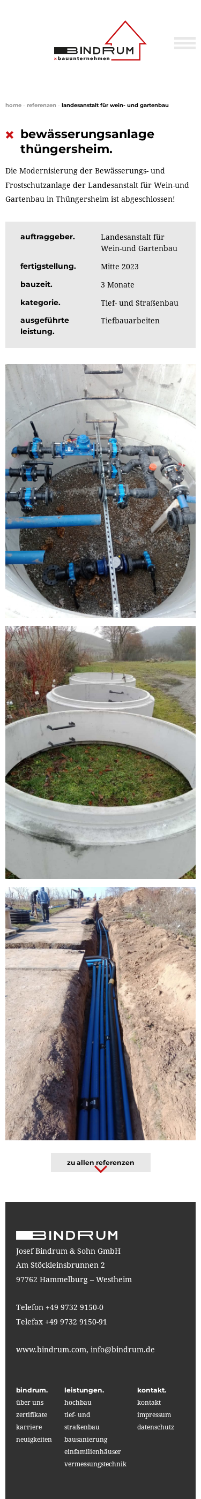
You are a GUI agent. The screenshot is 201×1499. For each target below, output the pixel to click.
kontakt (149, 1402)
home (13, 105)
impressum (154, 1414)
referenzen (41, 105)
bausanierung (85, 1439)
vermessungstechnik (95, 1463)
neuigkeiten (34, 1439)
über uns (29, 1402)
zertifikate (31, 1414)
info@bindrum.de (123, 1349)
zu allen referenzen (101, 1163)
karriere (29, 1427)
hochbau (78, 1402)
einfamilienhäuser (92, 1451)
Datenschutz (155, 1427)
